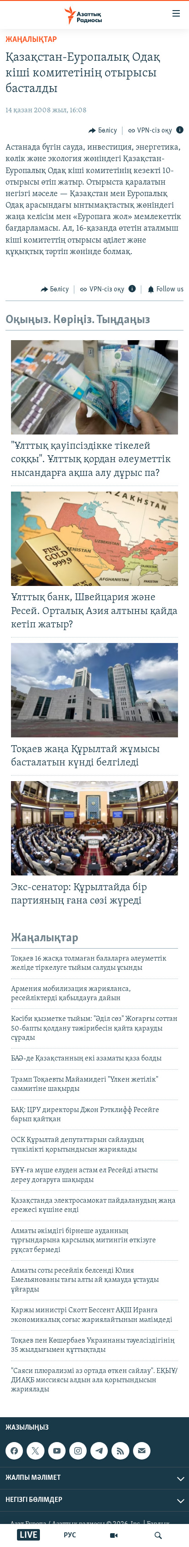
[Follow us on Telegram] (99, 1451)
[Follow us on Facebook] (14, 1451)
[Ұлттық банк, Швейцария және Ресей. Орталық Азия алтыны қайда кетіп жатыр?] (94, 539)
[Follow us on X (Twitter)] (35, 1451)
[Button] (103, 131)
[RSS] (120, 1451)
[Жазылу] (141, 1451)
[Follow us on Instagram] (78, 1451)
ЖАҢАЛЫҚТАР (31, 40)
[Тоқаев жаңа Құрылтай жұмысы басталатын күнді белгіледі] (94, 690)
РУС (70, 1535)
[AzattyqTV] (114, 1535)
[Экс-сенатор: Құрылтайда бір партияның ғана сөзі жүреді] (94, 828)
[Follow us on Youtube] (57, 1451)
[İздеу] (158, 1535)
